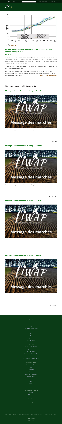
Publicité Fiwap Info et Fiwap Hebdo (31, 358)
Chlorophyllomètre (31, 351)
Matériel (31, 392)
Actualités (8, 1)
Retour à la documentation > (48, 75)
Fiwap (31, 326)
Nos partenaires (31, 338)
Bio (31, 367)
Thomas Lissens (31, 420)
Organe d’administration (31, 330)
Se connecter (52, 1)
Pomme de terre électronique (31, 356)
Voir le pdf (14, 45)
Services (31, 344)
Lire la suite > (53, 141)
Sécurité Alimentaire (31, 379)
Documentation (31, 362)
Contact (31, 407)
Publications (31, 394)
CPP (31, 333)
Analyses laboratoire (31, 349)
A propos (31, 324)
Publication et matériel (31, 390)
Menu (54, 7)
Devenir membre (43, 1)
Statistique (31, 381)
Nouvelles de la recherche (31, 374)
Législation (31, 372)
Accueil (31, 320)
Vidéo (31, 386)
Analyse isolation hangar (31, 346)
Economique (31, 369)
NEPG (31, 335)
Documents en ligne (31, 364)
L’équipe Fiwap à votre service (31, 328)
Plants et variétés (31, 376)
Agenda (14, 1)
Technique (31, 383)
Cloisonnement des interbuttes (31, 353)
